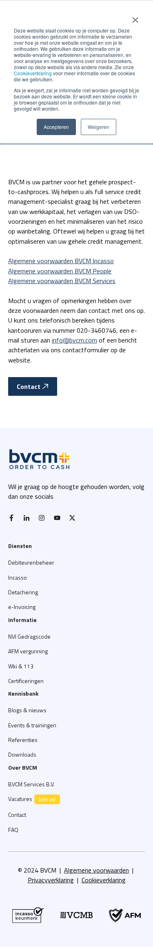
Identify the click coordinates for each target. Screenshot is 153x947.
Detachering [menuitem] (23, 592)
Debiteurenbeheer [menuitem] (31, 562)
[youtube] (59, 518)
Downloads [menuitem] (22, 754)
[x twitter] (74, 518)
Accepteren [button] (56, 126)
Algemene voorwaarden (96, 870)
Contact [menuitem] (17, 814)
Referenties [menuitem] (23, 739)
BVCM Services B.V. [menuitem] (31, 784)
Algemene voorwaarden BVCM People (59, 271)
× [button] (135, 17)
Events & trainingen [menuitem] (32, 725)
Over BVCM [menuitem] (22, 767)
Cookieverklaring (33, 73)
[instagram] (43, 518)
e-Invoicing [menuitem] (21, 606)
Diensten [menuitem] (20, 545)
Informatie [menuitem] (22, 619)
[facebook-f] (13, 518)
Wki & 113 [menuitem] (20, 666)
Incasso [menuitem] (17, 577)
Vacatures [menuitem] (32, 798)
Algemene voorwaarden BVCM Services (61, 281)
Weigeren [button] (98, 126)
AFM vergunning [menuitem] (28, 651)
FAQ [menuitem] (13, 829)
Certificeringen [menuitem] (26, 680)
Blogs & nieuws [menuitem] (27, 710)
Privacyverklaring (51, 880)
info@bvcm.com (74, 340)
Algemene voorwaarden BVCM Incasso (61, 261)
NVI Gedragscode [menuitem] (29, 636)
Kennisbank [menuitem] (23, 693)
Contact (28, 386)
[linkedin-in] (28, 518)
